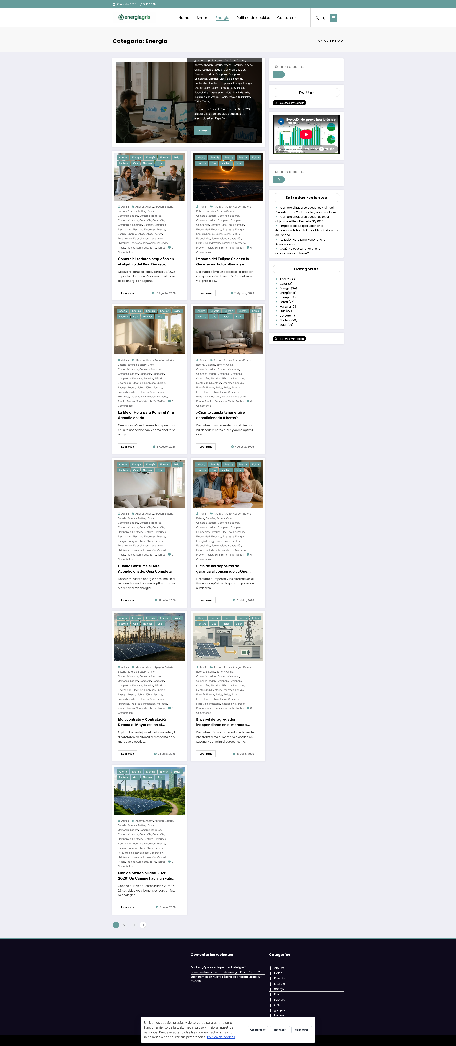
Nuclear (147, 163)
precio (223, 96)
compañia (222, 74)
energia (237, 83)
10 (135, 925)
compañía (235, 74)
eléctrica (225, 78)
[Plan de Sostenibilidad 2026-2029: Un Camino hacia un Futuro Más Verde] (149, 791)
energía (247, 83)
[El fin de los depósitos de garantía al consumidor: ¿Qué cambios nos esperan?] (228, 484)
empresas (226, 83)
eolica (207, 87)
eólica (215, 87)
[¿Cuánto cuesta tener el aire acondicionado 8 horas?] (228, 330)
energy (198, 87)
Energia (222, 17)
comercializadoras (234, 69)
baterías (237, 64)
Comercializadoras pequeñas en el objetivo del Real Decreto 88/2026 (146, 262)
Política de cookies (253, 17)
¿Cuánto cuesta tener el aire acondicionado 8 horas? (220, 415)
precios (232, 96)
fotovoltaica (237, 87)
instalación (200, 96)
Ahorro (202, 17)
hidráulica (231, 92)
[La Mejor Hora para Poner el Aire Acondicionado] (149, 330)
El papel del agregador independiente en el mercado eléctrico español (221, 722)
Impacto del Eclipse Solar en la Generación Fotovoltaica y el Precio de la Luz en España (222, 262)
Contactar (286, 17)
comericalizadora (204, 74)
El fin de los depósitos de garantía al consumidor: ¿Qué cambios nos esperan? (221, 569)
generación (217, 92)
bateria (227, 64)
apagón (208, 64)
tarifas (206, 101)
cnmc (197, 69)
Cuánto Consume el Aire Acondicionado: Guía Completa (145, 569)
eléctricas (236, 78)
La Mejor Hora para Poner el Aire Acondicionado (146, 415)
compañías (200, 78)
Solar (160, 163)
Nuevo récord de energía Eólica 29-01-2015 (234, 972)
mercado (213, 96)
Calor (283, 284)
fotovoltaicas (202, 92)
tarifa (197, 101)
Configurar (301, 1029)
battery (247, 64)
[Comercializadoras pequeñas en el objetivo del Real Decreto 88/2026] (149, 176)
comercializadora (212, 69)
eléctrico (214, 83)
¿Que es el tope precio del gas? (224, 967)
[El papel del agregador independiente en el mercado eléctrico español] (228, 637)
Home (183, 17)
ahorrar (241, 60)
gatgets (285, 316)
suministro (244, 96)
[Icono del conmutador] (333, 18)
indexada (243, 92)
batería (218, 64)
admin (201, 60)
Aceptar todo (258, 1029)
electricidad (201, 83)
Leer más (203, 130)
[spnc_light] (324, 18)
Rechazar (280, 1029)
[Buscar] (317, 17)
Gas (135, 163)
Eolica (177, 157)
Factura (123, 163)
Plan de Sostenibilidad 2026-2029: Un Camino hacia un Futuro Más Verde (147, 876)
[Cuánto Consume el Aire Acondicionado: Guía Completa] (149, 484)
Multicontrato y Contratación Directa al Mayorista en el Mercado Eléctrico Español (142, 722)
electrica (214, 78)
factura (224, 87)
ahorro (198, 64)
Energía (150, 157)
